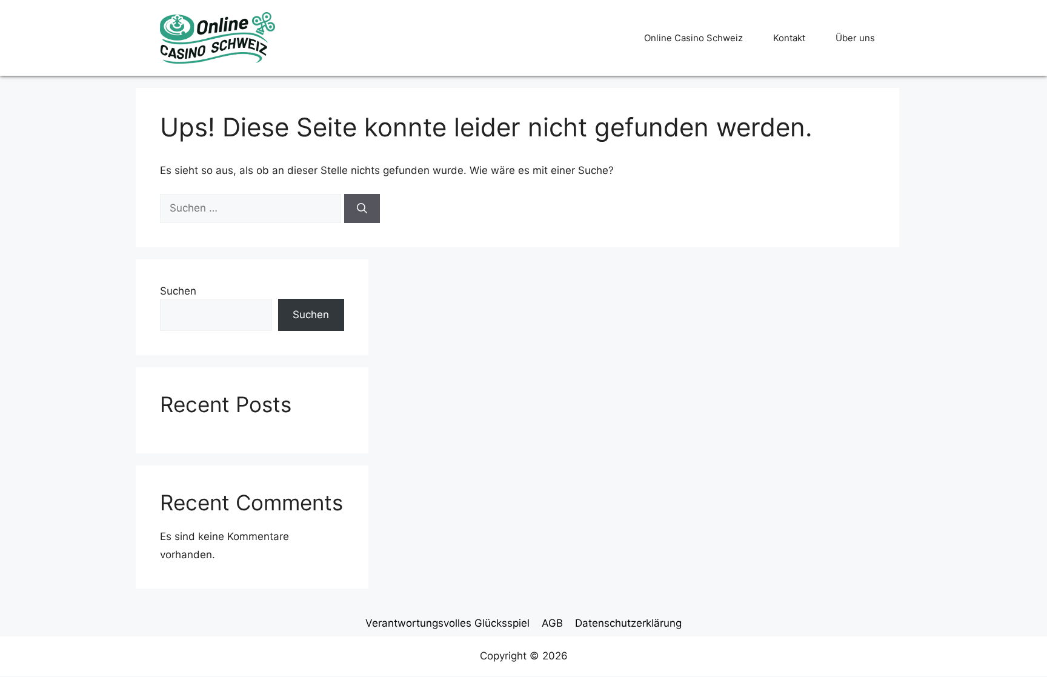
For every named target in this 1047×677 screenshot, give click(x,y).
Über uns (855, 38)
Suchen (178, 291)
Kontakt (789, 38)
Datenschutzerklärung (628, 623)
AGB (552, 623)
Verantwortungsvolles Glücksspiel (447, 623)
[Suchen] (362, 208)
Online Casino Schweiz (693, 38)
